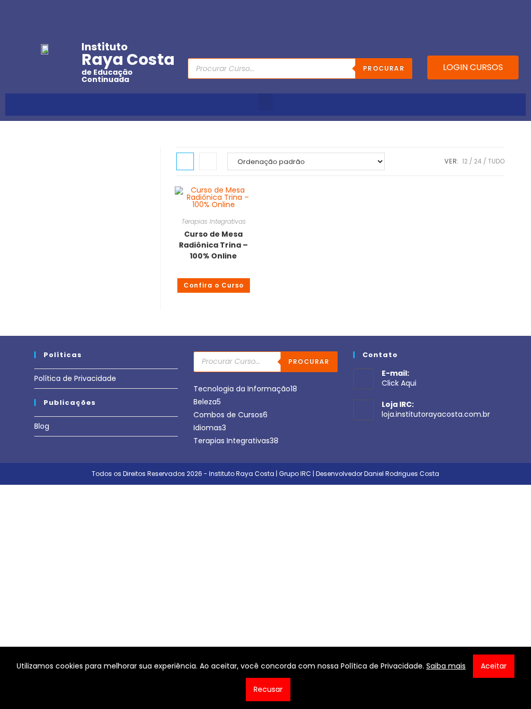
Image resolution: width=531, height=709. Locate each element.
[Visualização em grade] (185, 161)
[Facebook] (438, 12)
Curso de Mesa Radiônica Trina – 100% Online (213, 245)
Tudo (496, 161)
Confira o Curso (214, 285)
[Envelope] (487, 12)
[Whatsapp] (503, 12)
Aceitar (494, 666)
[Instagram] (471, 12)
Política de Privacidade (75, 378)
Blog (41, 426)
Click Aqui (399, 383)
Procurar (383, 68)
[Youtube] (455, 12)
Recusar (268, 689)
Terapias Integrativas (213, 221)
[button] (265, 102)
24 (478, 161)
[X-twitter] (519, 12)
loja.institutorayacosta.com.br (436, 414)
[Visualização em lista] (208, 161)
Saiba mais (446, 666)
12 (465, 161)
